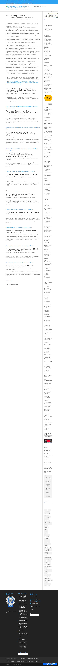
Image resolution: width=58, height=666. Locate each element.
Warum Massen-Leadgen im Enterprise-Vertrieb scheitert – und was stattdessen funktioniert (23, 616)
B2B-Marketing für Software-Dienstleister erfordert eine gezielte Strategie (47, 273)
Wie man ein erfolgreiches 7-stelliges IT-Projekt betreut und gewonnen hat (22, 175)
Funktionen (13, 17)
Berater (46, 513)
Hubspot (46, 529)
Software (46, 573)
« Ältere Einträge (9, 280)
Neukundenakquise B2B (22, 158)
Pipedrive (48, 560)
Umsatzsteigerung (48, 578)
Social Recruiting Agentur (47, 570)
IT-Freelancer (47, 536)
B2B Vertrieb (26, 115)
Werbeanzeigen (47, 585)
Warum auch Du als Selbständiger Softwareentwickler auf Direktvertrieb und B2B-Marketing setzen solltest (22, 112)
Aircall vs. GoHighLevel (23, 637)
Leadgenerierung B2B (20, 17)
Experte (46, 525)
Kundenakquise (47, 540)
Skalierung (9, 115)
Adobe (46, 509)
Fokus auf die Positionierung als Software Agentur (47, 290)
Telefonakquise (47, 576)
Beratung (22, 93)
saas (50, 562)
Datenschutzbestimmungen (38, 660)
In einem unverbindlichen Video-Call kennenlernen (48, 98)
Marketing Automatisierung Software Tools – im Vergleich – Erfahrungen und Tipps (19, 3)
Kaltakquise (46, 538)
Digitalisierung (47, 520)
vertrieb (46, 582)
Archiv (31, 613)
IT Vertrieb (25, 177)
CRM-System (47, 515)
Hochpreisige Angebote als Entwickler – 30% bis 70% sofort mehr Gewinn (22, 249)
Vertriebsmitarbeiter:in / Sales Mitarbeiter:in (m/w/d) (35, 608)
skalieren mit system (48, 566)
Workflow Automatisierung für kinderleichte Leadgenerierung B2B (21, 231)
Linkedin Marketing (48, 547)
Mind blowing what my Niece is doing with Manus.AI (48, 219)
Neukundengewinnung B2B (26, 6)
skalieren (48, 564)
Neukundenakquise (48, 557)
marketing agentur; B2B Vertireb (48, 550)
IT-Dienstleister (47, 534)
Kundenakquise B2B (48, 449)
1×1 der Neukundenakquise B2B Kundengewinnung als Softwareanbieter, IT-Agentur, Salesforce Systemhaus (21, 154)
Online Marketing (28, 17)
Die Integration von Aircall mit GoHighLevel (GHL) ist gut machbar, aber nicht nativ (47, 190)
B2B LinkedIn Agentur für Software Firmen (48, 282)
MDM (45, 555)
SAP (32, 17)
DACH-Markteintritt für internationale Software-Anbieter (47, 174)
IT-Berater (46, 532)
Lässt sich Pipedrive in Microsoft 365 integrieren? (48, 236)
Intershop (46, 531)
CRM (49, 513)
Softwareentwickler (9, 19)
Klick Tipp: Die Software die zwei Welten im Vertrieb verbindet (20, 195)
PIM (45, 560)
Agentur (49, 509)
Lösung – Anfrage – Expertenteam (27, 9)
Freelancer (26, 93)
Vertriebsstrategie (47, 583)
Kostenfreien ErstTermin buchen (40, 6)
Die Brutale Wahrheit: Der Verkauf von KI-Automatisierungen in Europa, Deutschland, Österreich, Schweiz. (21, 89)
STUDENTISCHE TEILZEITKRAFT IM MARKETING (47, 452)
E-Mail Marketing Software (47, 523)
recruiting (46, 562)
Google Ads (46, 527)
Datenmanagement (48, 517)
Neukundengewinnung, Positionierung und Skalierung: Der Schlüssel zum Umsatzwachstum (48, 347)
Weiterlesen (48, 147)
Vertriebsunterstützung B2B (32, 19)
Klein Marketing (10, 93)
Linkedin (46, 545)
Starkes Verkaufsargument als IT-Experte (20, 266)
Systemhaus (24, 19)
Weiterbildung (35, 234)
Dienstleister (47, 518)
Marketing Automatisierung (47, 553)
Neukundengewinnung (48, 559)
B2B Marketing (20, 115)
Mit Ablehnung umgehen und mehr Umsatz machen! (48, 368)
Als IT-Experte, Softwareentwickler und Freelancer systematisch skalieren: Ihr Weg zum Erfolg (22, 133)
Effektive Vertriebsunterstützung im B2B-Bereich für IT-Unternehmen (22, 213)
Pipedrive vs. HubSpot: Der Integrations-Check (47, 182)
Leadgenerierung (47, 69)
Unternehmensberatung (32, 177)
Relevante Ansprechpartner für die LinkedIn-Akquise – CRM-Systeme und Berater (48, 263)
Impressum (46, 460)
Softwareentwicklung (17, 19)
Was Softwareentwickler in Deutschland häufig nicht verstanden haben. (47, 227)
